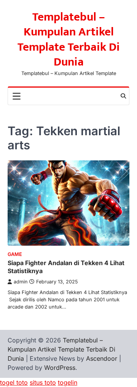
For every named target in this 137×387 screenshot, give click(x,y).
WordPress (59, 367)
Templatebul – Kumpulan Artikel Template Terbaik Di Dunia (69, 39)
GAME (15, 254)
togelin (67, 382)
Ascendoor (101, 358)
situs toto (43, 382)
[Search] (123, 96)
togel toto (14, 382)
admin (20, 282)
